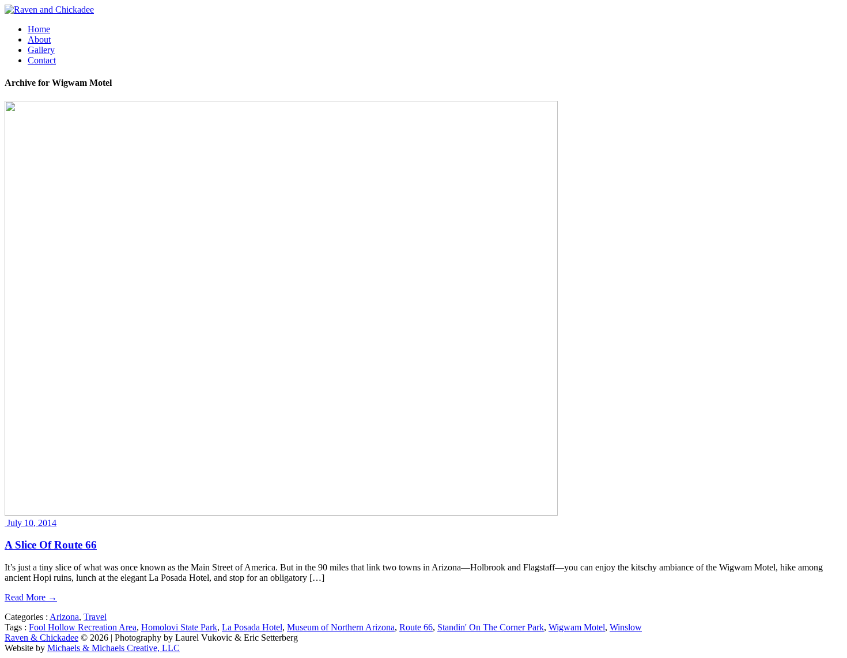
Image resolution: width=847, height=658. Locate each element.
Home (39, 29)
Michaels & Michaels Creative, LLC (113, 648)
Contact (42, 60)
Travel (95, 617)
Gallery (41, 50)
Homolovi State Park (179, 627)
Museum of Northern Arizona (341, 627)
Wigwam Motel (577, 627)
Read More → (31, 597)
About (39, 39)
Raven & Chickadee (41, 637)
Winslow (626, 627)
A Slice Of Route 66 (51, 545)
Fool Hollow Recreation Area (83, 627)
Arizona (64, 617)
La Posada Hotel (252, 627)
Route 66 (416, 627)
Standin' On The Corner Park (490, 627)
